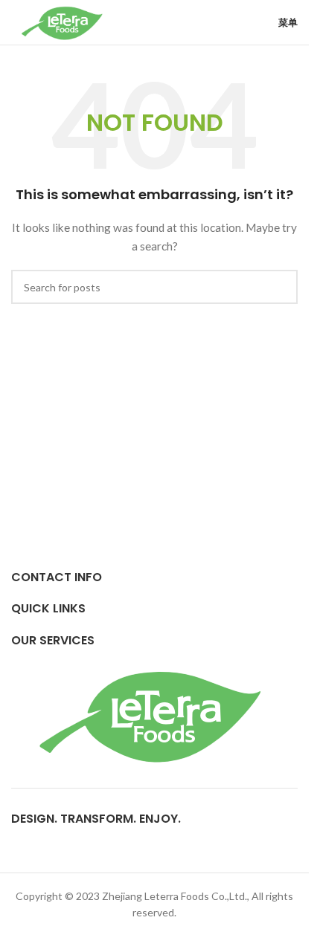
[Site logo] (63, 21)
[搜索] (280, 287)
